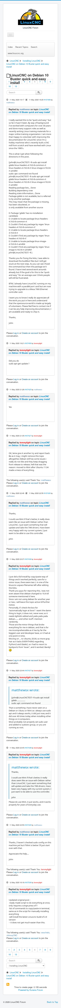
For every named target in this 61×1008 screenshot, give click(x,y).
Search (34, 46)
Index (10, 46)
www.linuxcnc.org (15, 53)
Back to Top (52, 1001)
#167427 (28, 435)
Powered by (23, 989)
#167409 (28, 343)
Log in (16, 332)
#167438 (28, 747)
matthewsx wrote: (25, 690)
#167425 (28, 389)
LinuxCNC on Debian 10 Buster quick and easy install (29, 111)
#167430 (47, 493)
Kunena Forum (36, 989)
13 (16, 86)
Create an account (30, 332)
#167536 (28, 882)
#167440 (28, 825)
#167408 (47, 99)
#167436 (28, 559)
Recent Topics (21, 46)
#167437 (28, 670)
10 (9, 86)
